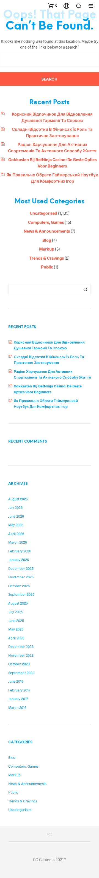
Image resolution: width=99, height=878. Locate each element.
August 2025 (18, 603)
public (47, 266)
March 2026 (17, 542)
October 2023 (19, 664)
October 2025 (19, 586)
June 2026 (16, 516)
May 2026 (15, 525)
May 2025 (15, 629)
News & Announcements (47, 230)
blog (46, 240)
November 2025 (21, 577)
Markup (46, 248)
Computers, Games (46, 222)
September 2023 (21, 673)
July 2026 (15, 507)
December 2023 (21, 646)
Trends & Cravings (46, 258)
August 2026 (18, 499)
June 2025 (16, 620)
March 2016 (17, 707)
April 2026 (16, 533)
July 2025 (15, 612)
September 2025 (21, 594)
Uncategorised (43, 213)
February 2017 (19, 690)
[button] (52, 5)
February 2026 (19, 551)
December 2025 (21, 568)
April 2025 (16, 638)
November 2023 (21, 655)
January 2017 (18, 698)
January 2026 (18, 559)
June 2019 (15, 681)
